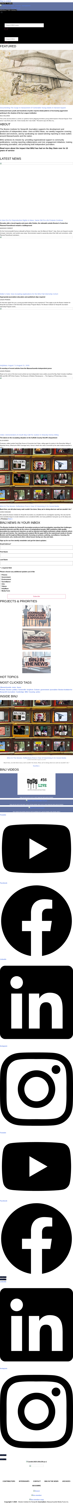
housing (32, 692)
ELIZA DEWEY (4, 440)
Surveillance (6, 582)
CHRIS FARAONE (5, 512)
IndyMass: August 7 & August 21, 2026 (14, 365)
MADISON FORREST (6, 228)
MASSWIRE (36, 1485)
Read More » (36, 766)
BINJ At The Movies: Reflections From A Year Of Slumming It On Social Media (29, 506)
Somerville (22, 689)
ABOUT (5, 124)
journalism (54, 689)
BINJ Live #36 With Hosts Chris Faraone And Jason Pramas (36, 797)
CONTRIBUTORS (9, 1481)
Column (37, 689)
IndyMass (5, 588)
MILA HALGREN (5, 116)
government (44, 689)
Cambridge (20, 692)
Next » (10, 519)
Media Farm (6, 591)
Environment (6, 579)
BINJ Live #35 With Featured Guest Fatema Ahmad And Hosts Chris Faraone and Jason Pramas (36, 804)
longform (30, 689)
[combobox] (24, 25)
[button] (1, 12)
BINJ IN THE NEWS (51, 1481)
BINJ (26, 692)
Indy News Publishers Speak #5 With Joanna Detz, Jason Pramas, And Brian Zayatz (36, 811)
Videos (4, 586)
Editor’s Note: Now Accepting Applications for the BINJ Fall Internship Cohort (29, 294)
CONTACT (37, 1481)
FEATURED (8, 46)
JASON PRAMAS (5, 299)
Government (6, 577)
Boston (9, 689)
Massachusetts (5, 687)
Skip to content (5, 1)
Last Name (4, 559)
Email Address (5, 544)
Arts (3, 584)
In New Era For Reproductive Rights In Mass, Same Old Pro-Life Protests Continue (31, 220)
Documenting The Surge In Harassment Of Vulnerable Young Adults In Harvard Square (33, 108)
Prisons (4, 575)
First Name (4, 552)
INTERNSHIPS (24, 1481)
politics (15, 689)
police (38, 692)
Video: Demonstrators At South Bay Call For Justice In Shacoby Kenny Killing (29, 435)
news (14, 687)
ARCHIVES (66, 1481)
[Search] (6, 29)
